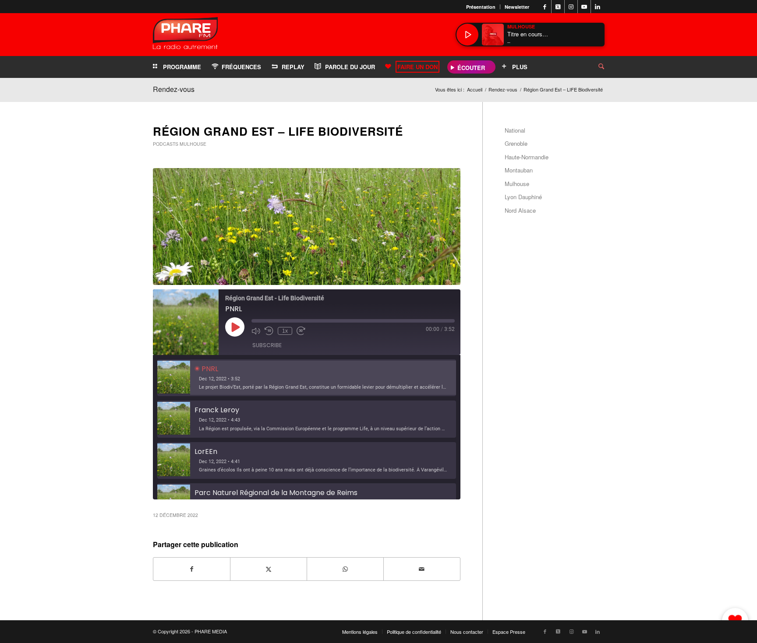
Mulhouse (193, 144)
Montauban (519, 170)
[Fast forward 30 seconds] (301, 331)
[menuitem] (481, 6)
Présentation (480, 7)
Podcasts (165, 144)
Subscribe (267, 345)
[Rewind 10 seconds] (269, 331)
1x (285, 331)
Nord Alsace (520, 210)
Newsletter (517, 7)
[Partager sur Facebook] (191, 569)
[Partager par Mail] (422, 569)
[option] (306, 378)
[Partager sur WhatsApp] (345, 569)
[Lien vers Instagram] (571, 6)
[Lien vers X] (558, 6)
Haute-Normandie (526, 157)
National (515, 130)
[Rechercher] (594, 67)
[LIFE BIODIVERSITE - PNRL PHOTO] (306, 226)
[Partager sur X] (268, 569)
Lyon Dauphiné (523, 197)
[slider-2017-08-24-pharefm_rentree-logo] (185, 35)
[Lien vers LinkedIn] (597, 6)
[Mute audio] (255, 331)
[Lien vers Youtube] (584, 6)
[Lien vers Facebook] (544, 6)
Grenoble (516, 143)
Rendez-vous (174, 89)
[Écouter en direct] (467, 35)
